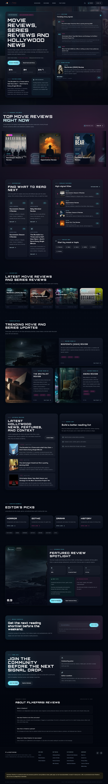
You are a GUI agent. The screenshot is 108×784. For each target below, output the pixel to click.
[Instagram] (101, 753)
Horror (77, 247)
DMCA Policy (84, 766)
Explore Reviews (26, 683)
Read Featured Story (29, 63)
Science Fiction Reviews (72, 755)
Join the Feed (13, 683)
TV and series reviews (23, 58)
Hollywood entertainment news (36, 58)
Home (39, 755)
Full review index (94, 186)
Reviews (46, 3)
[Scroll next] (103, 149)
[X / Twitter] (97, 753)
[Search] (84, 3)
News (54, 3)
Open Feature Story (71, 601)
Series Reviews (41, 760)
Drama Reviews (70, 760)
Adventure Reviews (71, 763)
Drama (93, 247)
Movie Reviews (41, 758)
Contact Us (83, 758)
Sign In (99, 3)
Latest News (49, 438)
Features (62, 3)
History (60, 251)
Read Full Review (56, 601)
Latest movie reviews (12, 58)
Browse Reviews (13, 63)
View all (99, 126)
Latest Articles (56, 758)
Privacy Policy (84, 760)
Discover (37, 3)
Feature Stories (56, 760)
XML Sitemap (56, 763)
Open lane (10, 526)
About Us (83, 755)
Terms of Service (85, 763)
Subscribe (94, 625)
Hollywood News (56, 755)
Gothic (85, 247)
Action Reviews (70, 758)
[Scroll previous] (4, 149)
